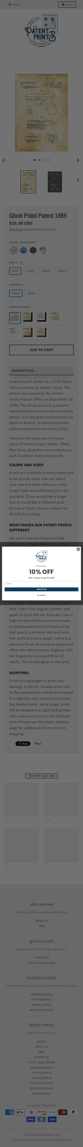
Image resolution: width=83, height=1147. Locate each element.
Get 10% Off (41, 589)
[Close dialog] (78, 549)
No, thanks (41, 595)
